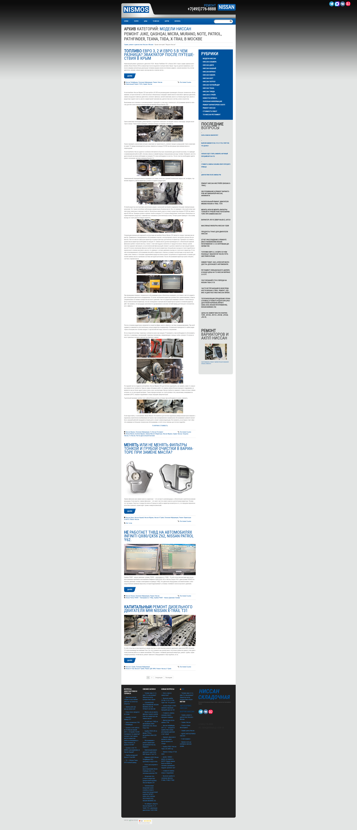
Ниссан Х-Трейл (159, 517)
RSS (183, 689)
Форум (167, 21)
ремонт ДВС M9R (150, 669)
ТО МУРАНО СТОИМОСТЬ (160, 426)
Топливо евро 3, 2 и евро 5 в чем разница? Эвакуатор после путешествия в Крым (215, 254)
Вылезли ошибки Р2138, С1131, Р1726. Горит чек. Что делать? (215, 144)
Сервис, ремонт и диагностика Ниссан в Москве (138, 44)
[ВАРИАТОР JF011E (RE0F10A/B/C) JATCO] (216, 352)
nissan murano (130, 434)
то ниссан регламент (156, 432)
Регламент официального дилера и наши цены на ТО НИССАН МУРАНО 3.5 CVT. (215, 272)
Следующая (158, 677)
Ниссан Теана (208, 88)
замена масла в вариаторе (154, 434)
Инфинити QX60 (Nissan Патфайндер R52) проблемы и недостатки (151, 759)
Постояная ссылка (185, 82)
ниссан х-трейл (139, 669)
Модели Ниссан (209, 58)
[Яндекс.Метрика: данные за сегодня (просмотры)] (133, 820)
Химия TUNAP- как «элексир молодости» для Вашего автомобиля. (215, 263)
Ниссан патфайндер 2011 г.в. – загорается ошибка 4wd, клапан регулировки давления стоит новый (168, 730)
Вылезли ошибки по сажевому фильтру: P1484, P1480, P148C (168, 778)
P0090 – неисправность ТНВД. (143, 598)
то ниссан (132, 436)
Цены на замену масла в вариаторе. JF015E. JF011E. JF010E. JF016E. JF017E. (214, 315)
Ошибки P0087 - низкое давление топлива (167, 598)
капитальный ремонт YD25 (134, 84)
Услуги (136, 21)
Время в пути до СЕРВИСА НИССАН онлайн (186, 744)
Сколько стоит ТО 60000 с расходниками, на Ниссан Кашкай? (132, 750)
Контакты (177, 21)
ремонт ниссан (161, 669)
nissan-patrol (130, 598)
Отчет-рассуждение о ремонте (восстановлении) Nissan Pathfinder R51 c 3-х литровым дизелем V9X (215, 243)
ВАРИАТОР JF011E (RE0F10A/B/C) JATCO (215, 220)
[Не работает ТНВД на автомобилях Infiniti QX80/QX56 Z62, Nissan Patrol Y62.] (160, 559)
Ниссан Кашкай (139, 517)
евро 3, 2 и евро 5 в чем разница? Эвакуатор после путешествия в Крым (159, 54)
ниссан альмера (209, 62)
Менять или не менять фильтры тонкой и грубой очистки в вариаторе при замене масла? (215, 212)
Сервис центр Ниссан (187, 731)
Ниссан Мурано (130, 432)
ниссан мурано (167, 434)
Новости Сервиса (210, 98)
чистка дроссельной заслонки (145, 436)
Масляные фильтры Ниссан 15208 (215, 226)
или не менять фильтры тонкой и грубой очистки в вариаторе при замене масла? (158, 448)
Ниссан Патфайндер (132, 82)
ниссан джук (130, 517)
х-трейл (168, 669)
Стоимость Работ (210, 111)
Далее (129, 76)
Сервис (126, 21)
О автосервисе (185, 739)
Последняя (168, 677)
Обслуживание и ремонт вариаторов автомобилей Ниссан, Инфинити (215, 193)
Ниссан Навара (209, 75)
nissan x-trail (130, 669)
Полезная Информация (145, 82)
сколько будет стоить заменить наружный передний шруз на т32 (214, 155)
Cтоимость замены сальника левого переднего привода (215, 165)
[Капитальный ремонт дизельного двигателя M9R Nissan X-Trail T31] (160, 630)
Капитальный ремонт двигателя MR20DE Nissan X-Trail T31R (215, 202)
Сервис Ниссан (185, 722)
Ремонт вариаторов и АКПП (214, 105)
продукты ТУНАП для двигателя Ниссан (214, 233)
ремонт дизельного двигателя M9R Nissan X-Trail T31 (158, 608)
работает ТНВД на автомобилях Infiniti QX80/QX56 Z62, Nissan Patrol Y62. (159, 536)
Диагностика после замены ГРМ (211, 175)
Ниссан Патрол (130, 596)
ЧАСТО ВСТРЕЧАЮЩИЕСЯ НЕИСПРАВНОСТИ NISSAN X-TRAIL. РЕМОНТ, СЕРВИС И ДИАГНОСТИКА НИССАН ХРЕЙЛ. (215, 290)
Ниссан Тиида (209, 91)
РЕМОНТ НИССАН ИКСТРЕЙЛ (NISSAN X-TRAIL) (216, 184)
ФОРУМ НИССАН (187, 711)
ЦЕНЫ (145, 21)
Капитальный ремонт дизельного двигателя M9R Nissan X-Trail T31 (150, 752)
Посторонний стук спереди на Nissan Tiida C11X (214, 281)
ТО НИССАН (156, 21)
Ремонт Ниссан (157, 82)
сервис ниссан (147, 84)
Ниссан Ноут (208, 78)
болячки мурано (140, 434)
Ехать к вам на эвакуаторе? (209, 135)
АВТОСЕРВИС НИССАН (185, 707)
